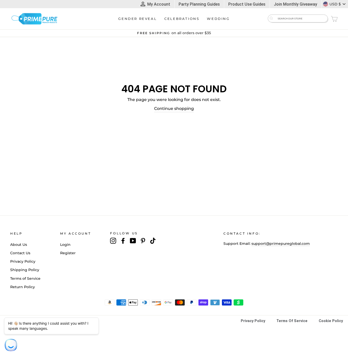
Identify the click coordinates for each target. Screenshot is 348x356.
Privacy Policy (22, 261)
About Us (18, 245)
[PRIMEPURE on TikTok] (153, 241)
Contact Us (20, 253)
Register (68, 253)
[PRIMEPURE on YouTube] (133, 241)
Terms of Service (25, 278)
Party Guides (199, 4)
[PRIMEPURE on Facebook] (123, 241)
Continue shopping (174, 108)
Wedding (218, 19)
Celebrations (181, 19)
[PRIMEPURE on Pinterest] (143, 241)
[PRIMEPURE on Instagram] (113, 241)
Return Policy (22, 287)
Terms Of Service (291, 321)
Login (65, 245)
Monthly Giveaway (295, 4)
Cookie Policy (331, 321)
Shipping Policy (24, 270)
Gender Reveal (137, 19)
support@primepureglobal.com (280, 243)
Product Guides (246, 4)
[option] (174, 33)
